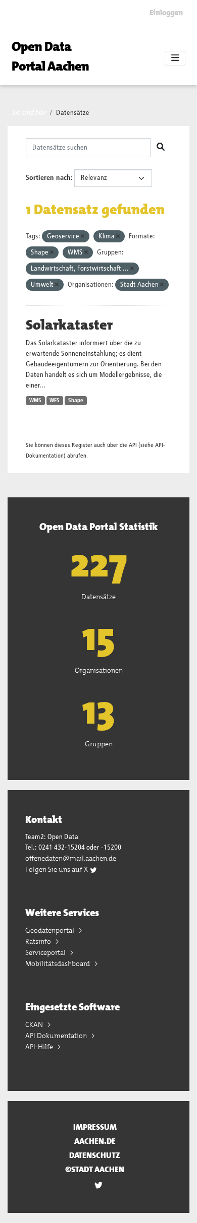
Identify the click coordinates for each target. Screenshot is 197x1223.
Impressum (95, 1127)
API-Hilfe (40, 1046)
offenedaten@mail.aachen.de (70, 858)
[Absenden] (160, 147)
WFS (55, 400)
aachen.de (95, 1141)
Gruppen (99, 743)
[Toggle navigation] (175, 58)
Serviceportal (46, 952)
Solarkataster (69, 325)
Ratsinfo (39, 941)
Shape (75, 400)
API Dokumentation (56, 1035)
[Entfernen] (82, 236)
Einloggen (166, 13)
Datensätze (72, 112)
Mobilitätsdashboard (58, 963)
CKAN (34, 1024)
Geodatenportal (50, 930)
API (133, 445)
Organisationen (99, 670)
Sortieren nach (48, 177)
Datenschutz (94, 1155)
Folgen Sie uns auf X (57, 869)
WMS (35, 400)
